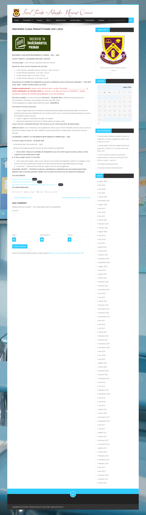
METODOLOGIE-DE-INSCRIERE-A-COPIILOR (24, 182)
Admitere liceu (61, 20)
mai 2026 (102, 193)
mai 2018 (102, 405)
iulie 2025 (102, 208)
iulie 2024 (102, 235)
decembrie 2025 (104, 201)
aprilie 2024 (102, 247)
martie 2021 (103, 332)
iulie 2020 (102, 351)
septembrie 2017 (104, 421)
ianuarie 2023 (103, 286)
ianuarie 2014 (103, 479)
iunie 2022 (102, 293)
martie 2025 (103, 220)
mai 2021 (102, 328)
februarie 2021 (104, 336)
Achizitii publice (75, 20)
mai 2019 (102, 386)
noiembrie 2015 (104, 460)
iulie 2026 (102, 185)
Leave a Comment (52, 192)
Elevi (48, 20)
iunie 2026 (102, 189)
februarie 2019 (104, 390)
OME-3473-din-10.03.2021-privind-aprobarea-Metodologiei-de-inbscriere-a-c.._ (34, 184)
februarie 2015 (104, 463)
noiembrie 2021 (104, 313)
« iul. (98, 123)
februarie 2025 (104, 224)
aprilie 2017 (102, 432)
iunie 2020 (102, 355)
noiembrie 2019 (104, 378)
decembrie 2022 (104, 290)
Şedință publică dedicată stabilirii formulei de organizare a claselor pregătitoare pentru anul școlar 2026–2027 (113, 139)
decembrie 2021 (104, 309)
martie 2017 (103, 436)
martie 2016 (103, 452)
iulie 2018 (102, 398)
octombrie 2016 (104, 444)
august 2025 (103, 204)
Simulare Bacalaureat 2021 (22, 198)
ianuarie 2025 (103, 228)
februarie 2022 (104, 305)
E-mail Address (45, 235)
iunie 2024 (102, 239)
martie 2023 (103, 278)
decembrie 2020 (104, 344)
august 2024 (103, 232)
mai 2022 (102, 297)
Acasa (16, 20)
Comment (15, 210)
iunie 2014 (102, 471)
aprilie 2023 (102, 274)
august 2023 (103, 266)
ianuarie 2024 (103, 255)
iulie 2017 (102, 425)
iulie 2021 (102, 320)
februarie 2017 (104, 440)
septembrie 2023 (104, 262)
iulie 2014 (102, 467)
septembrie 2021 (104, 317)
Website (70, 235)
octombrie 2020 (104, 348)
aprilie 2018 (102, 409)
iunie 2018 (102, 402)
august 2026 (103, 181)
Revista (39, 20)
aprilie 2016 (102, 448)
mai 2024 (102, 243)
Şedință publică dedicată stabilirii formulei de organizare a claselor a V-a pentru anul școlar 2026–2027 (113, 148)
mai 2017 (102, 429)
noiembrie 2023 (104, 259)
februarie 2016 (104, 456)
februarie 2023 (104, 282)
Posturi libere (89, 20)
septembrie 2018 (104, 394)
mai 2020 (102, 359)
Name (14, 235)
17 (99, 111)
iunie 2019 (102, 382)
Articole (41, 192)
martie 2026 (103, 197)
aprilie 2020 (102, 363)
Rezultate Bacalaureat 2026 (108, 164)
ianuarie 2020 (103, 375)
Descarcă (34, 179)
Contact (101, 20)
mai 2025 (102, 216)
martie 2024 (103, 251)
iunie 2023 (102, 270)
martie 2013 (103, 483)
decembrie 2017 (104, 417)
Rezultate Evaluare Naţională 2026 (110, 168)
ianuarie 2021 (103, 340)
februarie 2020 (104, 371)
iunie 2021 (102, 324)
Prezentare (27, 20)
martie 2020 (103, 367)
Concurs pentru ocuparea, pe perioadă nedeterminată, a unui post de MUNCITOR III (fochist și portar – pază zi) (112, 157)
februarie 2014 (104, 475)
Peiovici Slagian (30, 192)
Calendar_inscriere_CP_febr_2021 (21, 179)
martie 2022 (103, 301)
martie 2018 (103, 413)
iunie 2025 (102, 212)
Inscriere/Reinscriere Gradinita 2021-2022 (77, 198)
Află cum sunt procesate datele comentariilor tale (66, 253)
